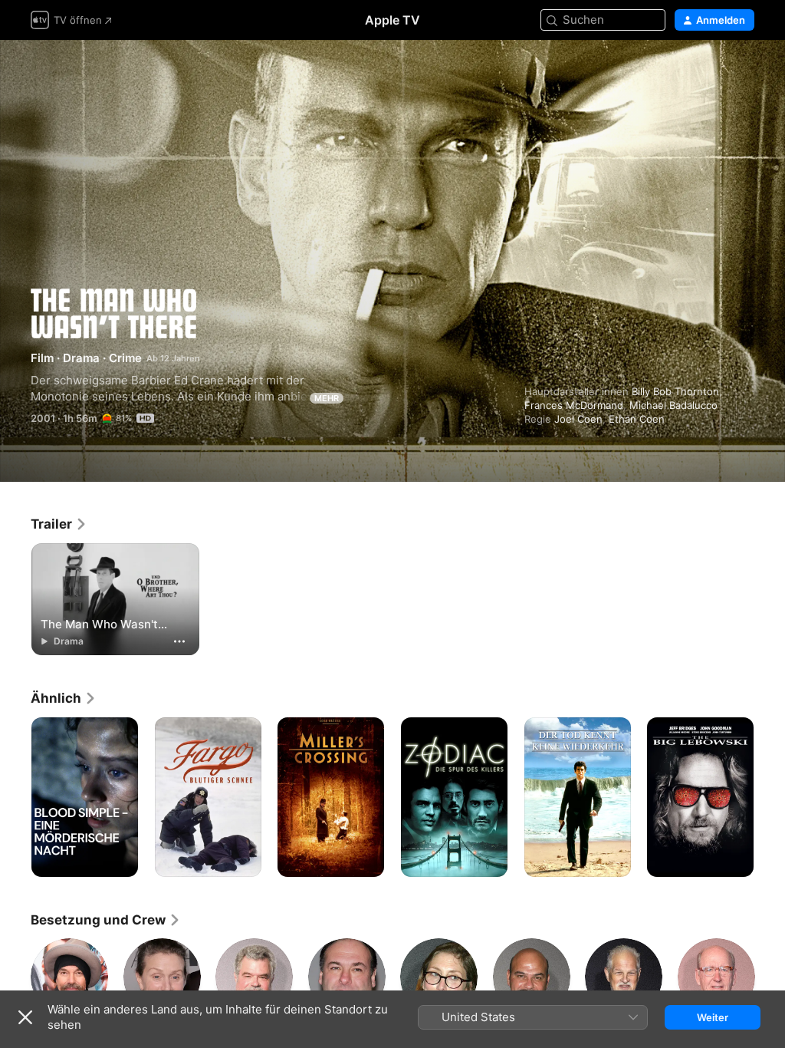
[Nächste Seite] (769, 797)
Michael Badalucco (673, 405)
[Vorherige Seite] (15, 797)
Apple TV (392, 20)
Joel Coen (578, 419)
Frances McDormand (573, 405)
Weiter (712, 1017)
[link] (59, 524)
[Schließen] (25, 1017)
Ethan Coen (637, 419)
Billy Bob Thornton (675, 391)
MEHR (326, 398)
